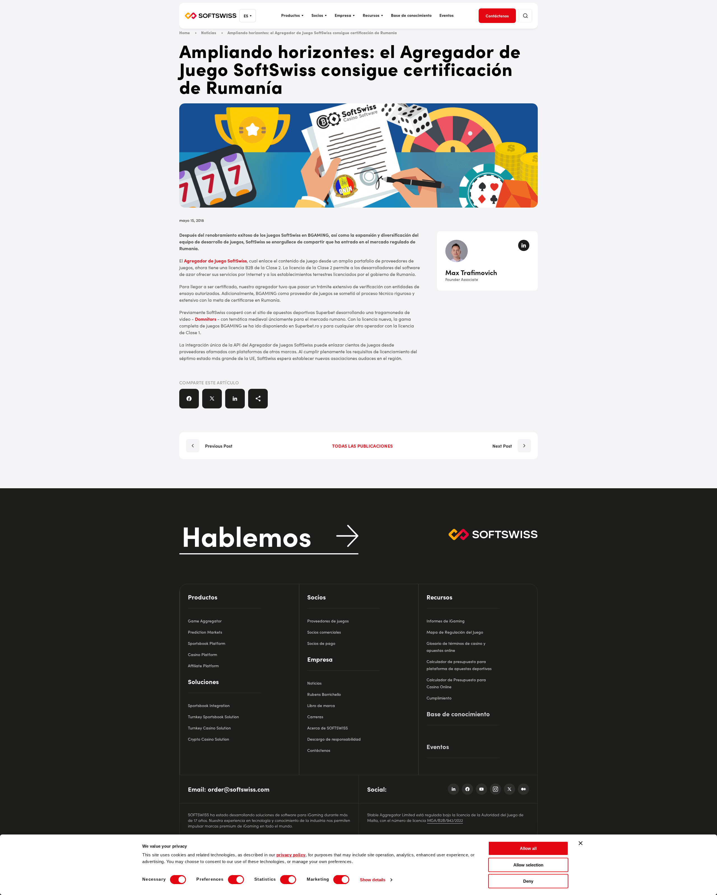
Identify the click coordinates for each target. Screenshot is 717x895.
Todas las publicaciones (362, 446)
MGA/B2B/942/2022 (445, 820)
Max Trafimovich (471, 272)
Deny (528, 881)
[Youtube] (481, 789)
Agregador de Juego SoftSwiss (215, 260)
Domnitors (205, 319)
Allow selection (528, 865)
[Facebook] (467, 789)
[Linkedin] (453, 789)
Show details (372, 879)
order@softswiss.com (238, 789)
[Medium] (523, 789)
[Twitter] (509, 789)
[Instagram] (495, 789)
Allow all (528, 848)
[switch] (236, 879)
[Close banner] (581, 843)
